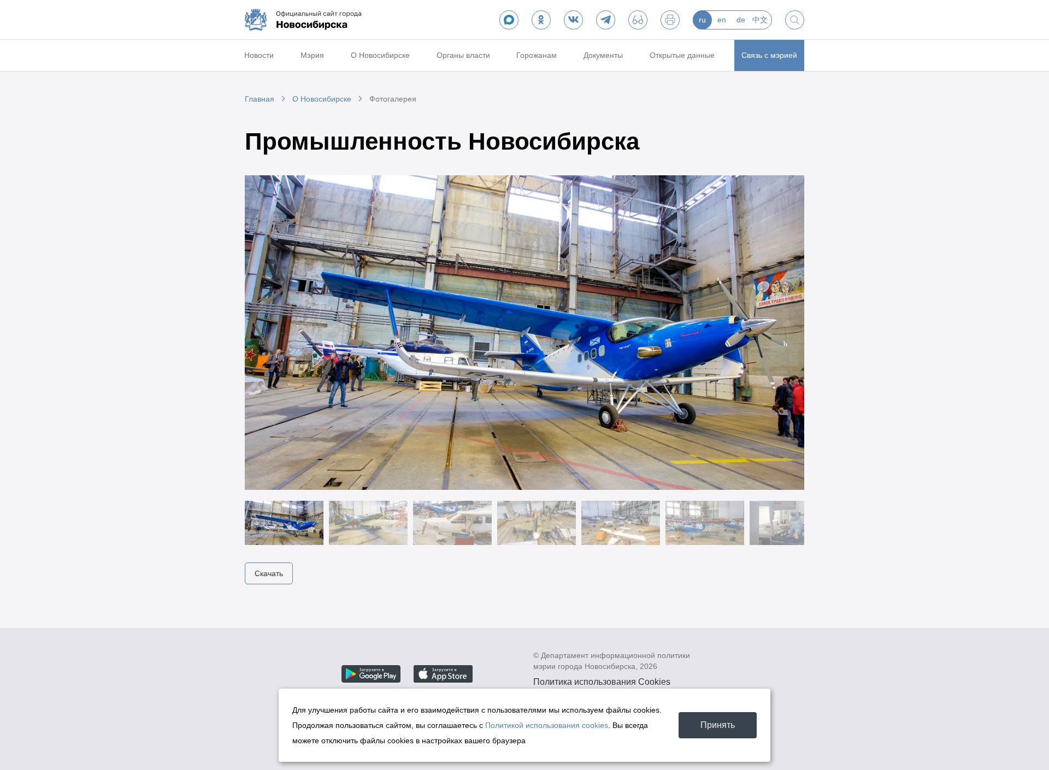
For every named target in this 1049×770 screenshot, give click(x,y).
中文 (760, 19)
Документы (603, 55)
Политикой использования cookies (546, 725)
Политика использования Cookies (601, 681)
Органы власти (463, 55)
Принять (717, 725)
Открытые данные (682, 55)
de (740, 19)
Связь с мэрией (769, 55)
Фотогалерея (392, 98)
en (721, 19)
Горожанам (536, 55)
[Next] (782, 332)
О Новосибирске (380, 55)
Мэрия (312, 55)
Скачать (269, 573)
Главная (259, 98)
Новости (259, 55)
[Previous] (267, 332)
